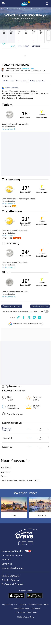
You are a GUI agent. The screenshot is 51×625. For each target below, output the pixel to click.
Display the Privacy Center (27, 612)
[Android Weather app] (34, 596)
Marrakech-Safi (18, 9)
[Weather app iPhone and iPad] (17, 596)
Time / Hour (23, 45)
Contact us (6, 563)
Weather (3, 9)
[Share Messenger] (34, 317)
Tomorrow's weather (11, 306)
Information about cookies (38, 604)
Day (13, 45)
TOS (15, 604)
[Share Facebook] (23, 317)
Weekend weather (40, 306)
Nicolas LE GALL (28, 69)
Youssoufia (42, 9)
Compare (36, 45)
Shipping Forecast (10, 580)
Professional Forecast (12, 584)
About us (6, 559)
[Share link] (18, 317)
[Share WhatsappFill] (39, 317)
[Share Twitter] (29, 317)
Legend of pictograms (12, 568)
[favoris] (44, 15)
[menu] (4, 4)
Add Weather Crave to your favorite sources (27, 324)
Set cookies (35, 609)
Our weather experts (11, 555)
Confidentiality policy (21, 608)
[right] (49, 35)
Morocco (9, 9)
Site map (22, 604)
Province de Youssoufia (31, 9)
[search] (47, 4)
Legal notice (7, 604)
